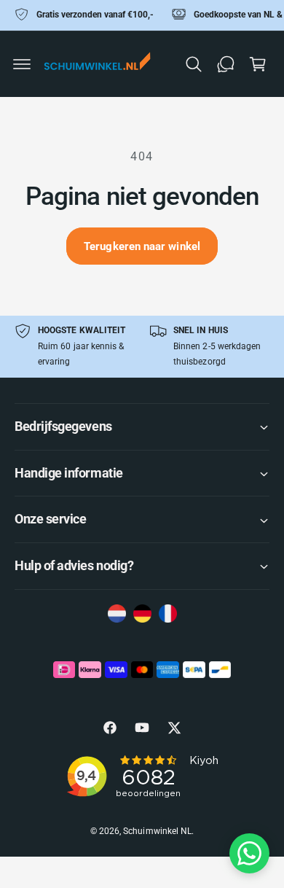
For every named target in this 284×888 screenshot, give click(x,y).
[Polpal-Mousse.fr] (168, 614)
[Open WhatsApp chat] (249, 853)
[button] (22, 64)
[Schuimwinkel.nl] (117, 614)
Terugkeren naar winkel (142, 246)
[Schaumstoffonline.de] (142, 614)
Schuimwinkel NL (157, 831)
